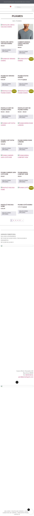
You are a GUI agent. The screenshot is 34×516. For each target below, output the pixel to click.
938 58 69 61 (29, 375)
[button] (33, 10)
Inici (13, 21)
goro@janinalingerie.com (25, 377)
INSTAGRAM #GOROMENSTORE (17, 1)
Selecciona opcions (6, 50)
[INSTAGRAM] (17, 382)
